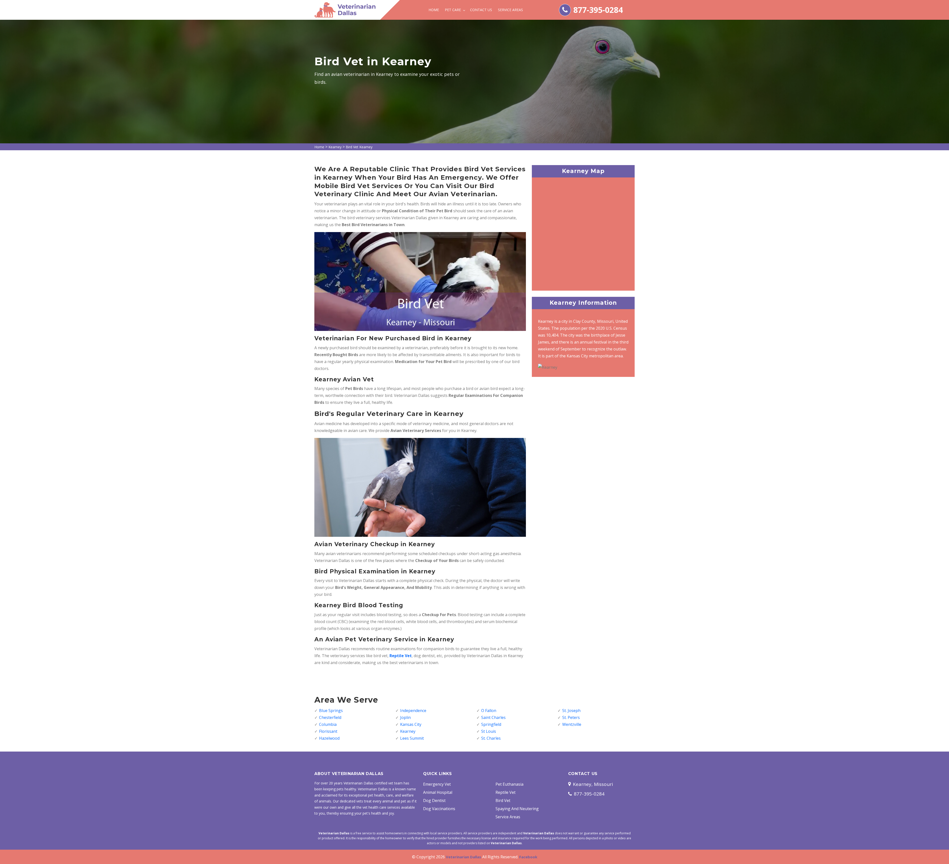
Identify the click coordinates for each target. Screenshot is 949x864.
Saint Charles (493, 717)
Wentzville (571, 724)
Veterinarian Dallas (463, 856)
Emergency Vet (437, 784)
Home (434, 9)
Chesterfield (330, 717)
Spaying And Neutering (517, 808)
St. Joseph (571, 710)
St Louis (488, 731)
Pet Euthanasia (509, 784)
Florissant (328, 731)
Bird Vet (503, 800)
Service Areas (510, 9)
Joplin (405, 717)
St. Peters (571, 717)
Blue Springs (331, 710)
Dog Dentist (434, 800)
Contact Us (481, 9)
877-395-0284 (598, 9)
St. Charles (491, 738)
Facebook (528, 856)
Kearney (335, 147)
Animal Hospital (437, 792)
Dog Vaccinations (439, 808)
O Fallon (488, 710)
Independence (413, 710)
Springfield (491, 724)
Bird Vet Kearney (359, 147)
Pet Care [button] (453, 9)
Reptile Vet (506, 792)
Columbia (328, 724)
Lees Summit (412, 738)
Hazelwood (329, 738)
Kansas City (410, 724)
